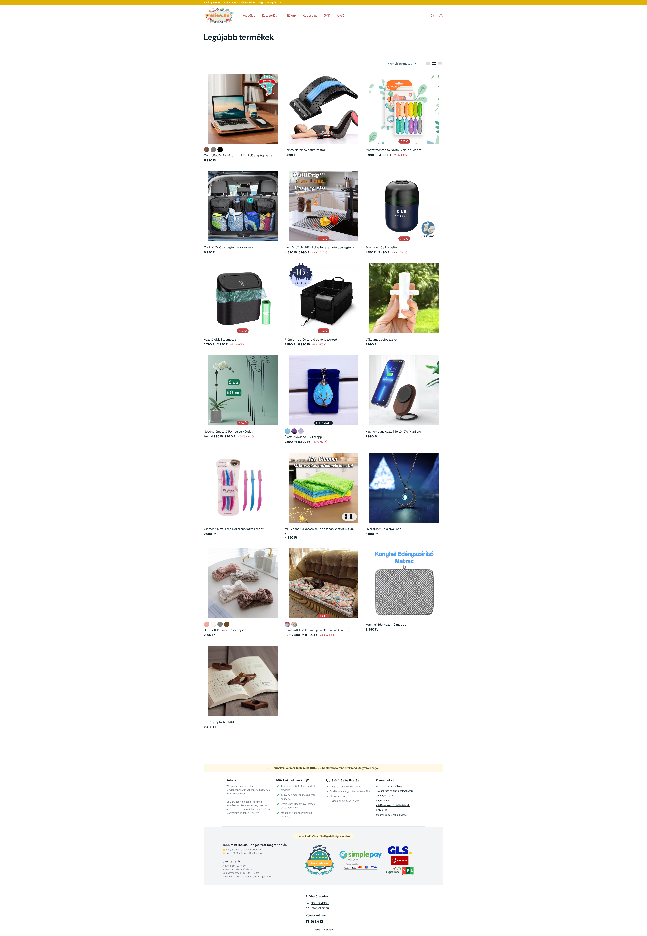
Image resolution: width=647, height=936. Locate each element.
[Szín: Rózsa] (287, 624)
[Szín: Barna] (226, 624)
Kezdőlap (249, 15)
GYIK (327, 15)
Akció (340, 15)
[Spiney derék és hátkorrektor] (323, 115)
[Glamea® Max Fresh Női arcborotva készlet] (242, 494)
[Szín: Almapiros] (206, 624)
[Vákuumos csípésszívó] (404, 304)
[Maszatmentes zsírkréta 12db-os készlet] (404, 115)
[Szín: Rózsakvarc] (301, 431)
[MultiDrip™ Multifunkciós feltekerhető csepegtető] (323, 212)
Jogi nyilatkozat (385, 795)
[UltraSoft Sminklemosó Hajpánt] (242, 592)
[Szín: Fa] (206, 149)
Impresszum (383, 800)
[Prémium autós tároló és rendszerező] (323, 304)
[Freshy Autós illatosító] (404, 212)
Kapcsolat (310, 15)
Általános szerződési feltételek (393, 805)
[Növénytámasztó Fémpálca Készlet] (242, 396)
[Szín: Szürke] (213, 149)
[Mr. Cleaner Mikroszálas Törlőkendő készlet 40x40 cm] (323, 496)
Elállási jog (381, 809)
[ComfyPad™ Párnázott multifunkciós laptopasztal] (242, 118)
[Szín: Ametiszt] (294, 431)
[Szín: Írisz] (294, 624)
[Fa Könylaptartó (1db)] (242, 687)
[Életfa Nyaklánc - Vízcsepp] (323, 399)
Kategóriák (270, 15)
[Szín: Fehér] (213, 624)
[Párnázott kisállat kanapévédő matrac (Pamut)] (323, 592)
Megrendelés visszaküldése (391, 814)
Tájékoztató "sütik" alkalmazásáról (395, 790)
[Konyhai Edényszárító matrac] (404, 590)
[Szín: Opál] (287, 431)
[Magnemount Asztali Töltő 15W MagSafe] (404, 396)
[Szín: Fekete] (220, 149)
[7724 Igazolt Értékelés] (319, 875)
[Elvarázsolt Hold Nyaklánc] (404, 494)
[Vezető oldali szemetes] (242, 304)
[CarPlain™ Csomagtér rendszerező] (242, 212)
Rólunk (291, 15)
